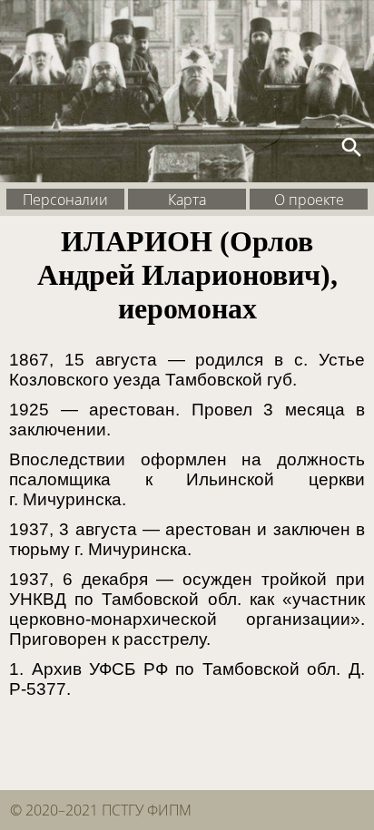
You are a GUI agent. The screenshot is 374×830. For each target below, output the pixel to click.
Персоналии (65, 199)
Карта (187, 199)
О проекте (309, 199)
